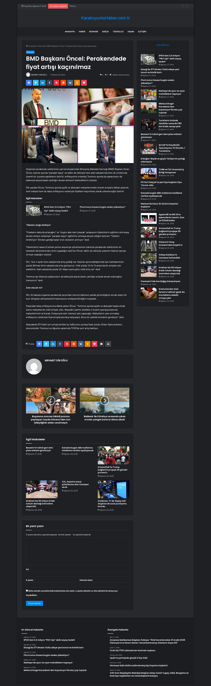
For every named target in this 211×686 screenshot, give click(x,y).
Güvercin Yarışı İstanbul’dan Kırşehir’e (170, 243)
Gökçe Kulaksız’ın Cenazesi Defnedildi (169, 256)
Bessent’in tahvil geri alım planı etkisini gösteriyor (39, 449)
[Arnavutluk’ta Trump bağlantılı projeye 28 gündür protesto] (113, 455)
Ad (28, 569)
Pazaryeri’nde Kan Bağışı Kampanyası (160, 281)
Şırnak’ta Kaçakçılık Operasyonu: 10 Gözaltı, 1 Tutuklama (172, 148)
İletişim (142, 31)
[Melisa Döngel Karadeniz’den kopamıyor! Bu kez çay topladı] (149, 107)
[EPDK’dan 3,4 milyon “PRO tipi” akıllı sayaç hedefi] (34, 210)
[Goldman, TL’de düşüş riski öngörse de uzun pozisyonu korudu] (113, 489)
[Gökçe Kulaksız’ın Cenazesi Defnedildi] (149, 258)
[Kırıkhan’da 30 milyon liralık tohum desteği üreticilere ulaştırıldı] (42, 489)
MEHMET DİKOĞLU (39, 75)
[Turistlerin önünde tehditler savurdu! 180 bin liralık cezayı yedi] (149, 124)
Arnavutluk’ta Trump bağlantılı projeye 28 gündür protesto (112, 470)
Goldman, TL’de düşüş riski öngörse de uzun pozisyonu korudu (112, 503)
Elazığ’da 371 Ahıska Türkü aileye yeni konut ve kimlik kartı (160, 71)
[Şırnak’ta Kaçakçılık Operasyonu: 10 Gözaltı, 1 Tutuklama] (149, 149)
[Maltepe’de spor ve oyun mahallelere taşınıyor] (149, 94)
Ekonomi (93, 31)
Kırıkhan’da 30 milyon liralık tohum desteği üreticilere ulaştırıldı (40, 503)
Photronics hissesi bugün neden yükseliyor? (89, 6)
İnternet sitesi (86, 580)
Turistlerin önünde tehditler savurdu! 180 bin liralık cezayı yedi (170, 123)
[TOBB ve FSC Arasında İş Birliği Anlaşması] (149, 173)
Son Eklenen (163, 45)
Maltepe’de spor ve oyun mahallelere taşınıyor (172, 92)
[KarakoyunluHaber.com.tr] (105, 18)
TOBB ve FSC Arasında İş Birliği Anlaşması (171, 171)
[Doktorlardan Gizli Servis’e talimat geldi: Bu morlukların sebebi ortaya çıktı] (149, 293)
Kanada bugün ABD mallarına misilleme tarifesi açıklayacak (77, 449)
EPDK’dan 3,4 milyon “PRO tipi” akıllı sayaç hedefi (170, 58)
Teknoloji (118, 31)
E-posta (30, 580)
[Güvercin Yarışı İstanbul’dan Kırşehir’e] (149, 246)
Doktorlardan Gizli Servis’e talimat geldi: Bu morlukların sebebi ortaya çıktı (172, 293)
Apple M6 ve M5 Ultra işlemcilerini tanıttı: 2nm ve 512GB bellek (171, 217)
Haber (82, 31)
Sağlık (105, 31)
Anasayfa (70, 31)
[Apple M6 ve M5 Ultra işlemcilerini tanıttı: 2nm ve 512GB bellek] (149, 218)
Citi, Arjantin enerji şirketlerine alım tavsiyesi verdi (75, 484)
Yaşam (130, 31)
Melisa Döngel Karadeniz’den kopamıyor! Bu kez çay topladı (170, 108)
